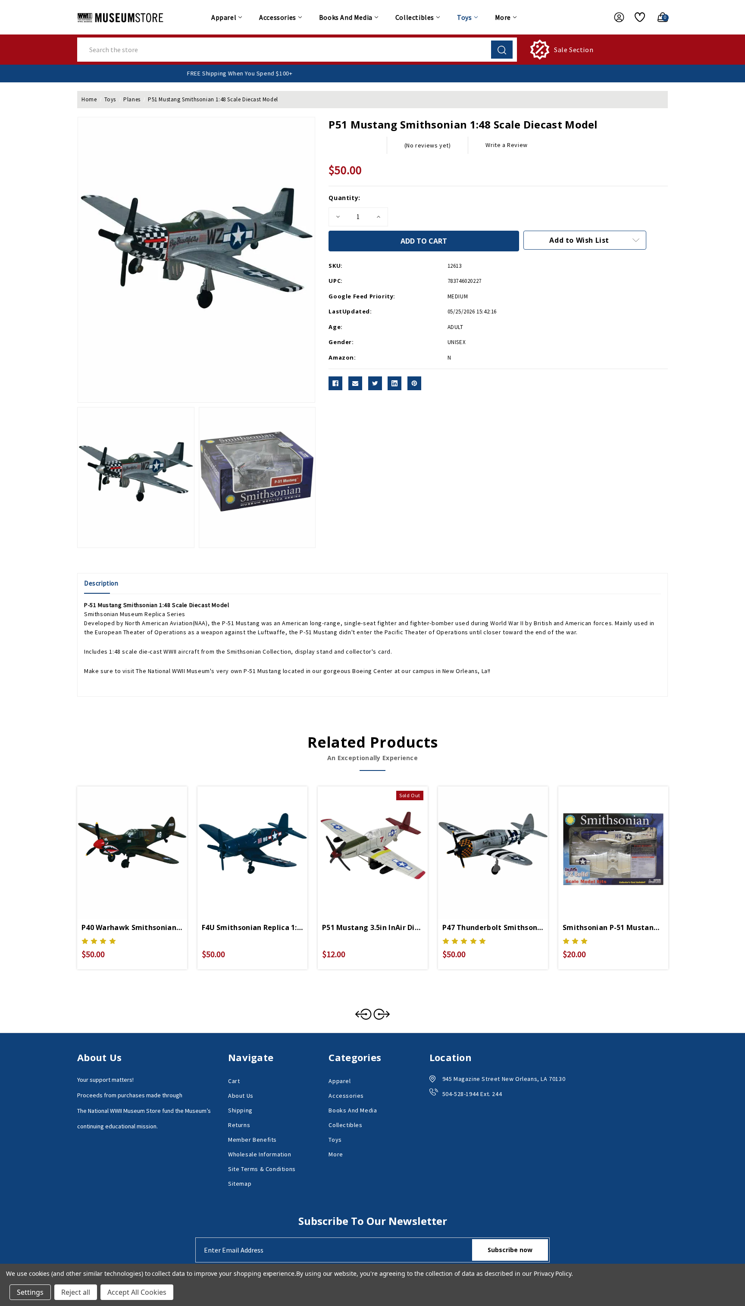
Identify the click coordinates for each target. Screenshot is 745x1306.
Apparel (223, 17)
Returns (239, 1125)
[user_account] (614, 17)
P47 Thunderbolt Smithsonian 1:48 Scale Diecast (493, 927)
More (503, 17)
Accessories (277, 17)
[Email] (355, 383)
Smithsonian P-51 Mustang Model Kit (613, 927)
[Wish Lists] (636, 17)
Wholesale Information (259, 1154)
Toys (464, 17)
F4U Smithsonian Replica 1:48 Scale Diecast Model (252, 927)
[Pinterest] (414, 383)
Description (101, 583)
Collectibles (414, 17)
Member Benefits (252, 1139)
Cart (234, 1081)
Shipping (240, 1110)
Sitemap (239, 1183)
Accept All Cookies (136, 1292)
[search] (502, 50)
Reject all (75, 1292)
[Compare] (142, 840)
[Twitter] (375, 383)
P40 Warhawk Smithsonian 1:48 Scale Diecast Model (132, 927)
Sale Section (573, 49)
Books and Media (345, 17)
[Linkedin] (394, 383)
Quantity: (344, 198)
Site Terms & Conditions (262, 1169)
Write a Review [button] (506, 145)
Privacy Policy (552, 1273)
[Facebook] (335, 383)
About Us (241, 1095)
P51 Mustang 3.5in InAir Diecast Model (372, 927)
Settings (30, 1292)
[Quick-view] (122, 840)
